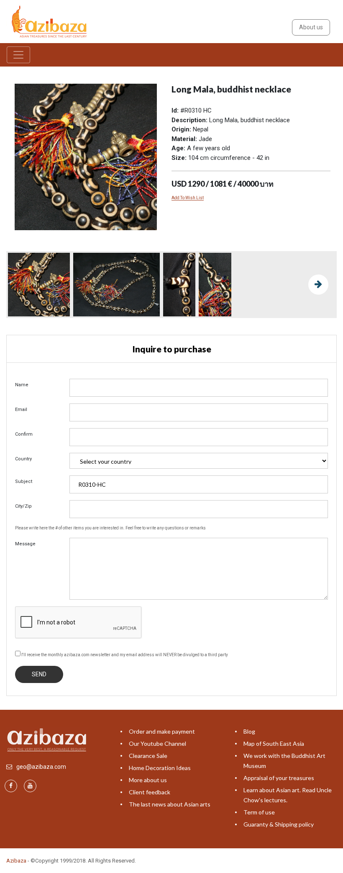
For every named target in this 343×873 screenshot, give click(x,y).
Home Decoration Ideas (160, 767)
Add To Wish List (188, 197)
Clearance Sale (148, 755)
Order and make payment (162, 731)
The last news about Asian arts (169, 804)
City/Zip (23, 506)
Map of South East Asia (273, 743)
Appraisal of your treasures (278, 777)
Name (21, 385)
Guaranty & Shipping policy (278, 824)
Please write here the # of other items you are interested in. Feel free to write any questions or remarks (110, 528)
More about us (148, 779)
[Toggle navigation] (18, 54)
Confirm (24, 434)
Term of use (259, 812)
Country (23, 459)
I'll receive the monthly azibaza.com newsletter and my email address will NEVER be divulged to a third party (124, 654)
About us (311, 27)
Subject (23, 481)
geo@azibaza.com (41, 766)
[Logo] (50, 21)
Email (21, 409)
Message (25, 544)
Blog (249, 731)
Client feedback (149, 792)
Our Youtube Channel (157, 743)
